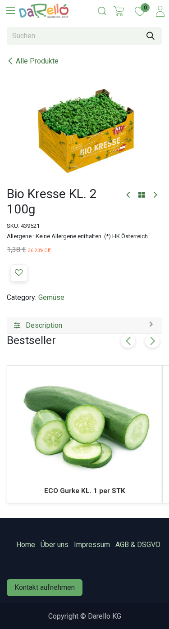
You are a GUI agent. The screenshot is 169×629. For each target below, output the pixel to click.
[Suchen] (150, 36)
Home (25, 544)
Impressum (92, 544)
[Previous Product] (128, 195)
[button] (18, 272)
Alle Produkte (37, 61)
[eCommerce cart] (119, 11)
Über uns (55, 544)
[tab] (84, 325)
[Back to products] (142, 195)
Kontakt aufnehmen (44, 587)
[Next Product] (154, 195)
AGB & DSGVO (137, 544)
